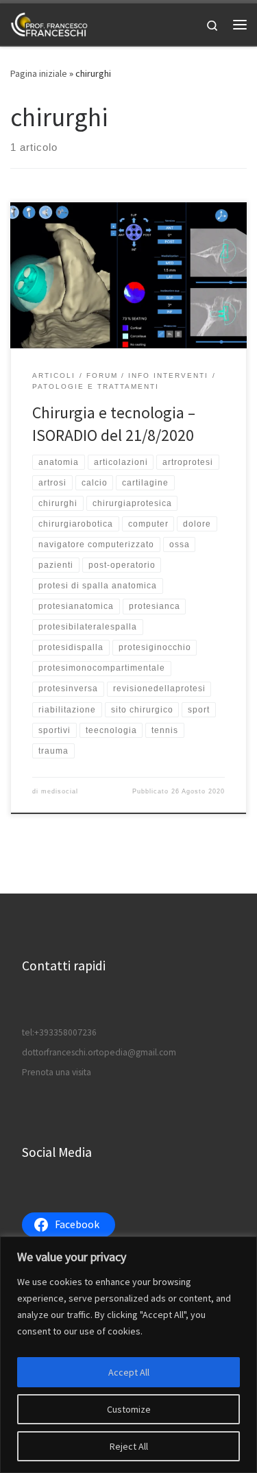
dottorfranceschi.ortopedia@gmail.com (99, 1052)
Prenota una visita (56, 1072)
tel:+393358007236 (59, 1032)
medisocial (59, 791)
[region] (128, 1354)
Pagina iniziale (38, 73)
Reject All (129, 1446)
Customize (129, 1409)
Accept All (128, 1372)
